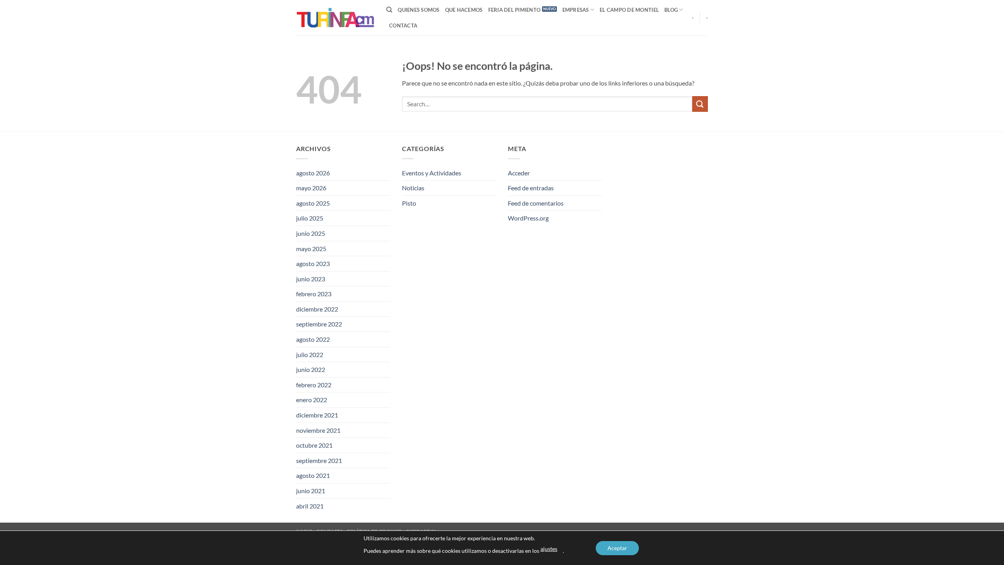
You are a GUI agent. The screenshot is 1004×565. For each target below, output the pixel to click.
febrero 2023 (313, 293)
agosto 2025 (313, 203)
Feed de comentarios (536, 203)
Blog (671, 10)
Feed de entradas (531, 187)
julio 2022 (309, 354)
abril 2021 (310, 506)
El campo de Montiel (629, 10)
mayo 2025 (311, 248)
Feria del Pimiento (514, 10)
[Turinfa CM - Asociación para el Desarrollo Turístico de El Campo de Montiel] (335, 17)
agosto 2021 (313, 475)
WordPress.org (528, 218)
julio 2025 (309, 218)
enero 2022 (311, 399)
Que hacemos (464, 10)
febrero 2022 (313, 384)
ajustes (548, 548)
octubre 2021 (314, 445)
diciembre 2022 (317, 309)
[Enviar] (700, 103)
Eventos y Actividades (431, 173)
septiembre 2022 (319, 324)
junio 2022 (310, 369)
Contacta (403, 25)
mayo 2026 (311, 187)
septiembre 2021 (319, 460)
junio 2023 (310, 278)
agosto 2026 (313, 173)
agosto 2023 (313, 263)
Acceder (519, 173)
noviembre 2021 (318, 430)
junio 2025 (310, 233)
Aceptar (617, 548)
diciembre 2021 (317, 415)
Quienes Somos (418, 10)
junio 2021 (310, 490)
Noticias (413, 187)
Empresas (575, 10)
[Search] (389, 9)
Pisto (409, 203)
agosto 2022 (313, 339)
